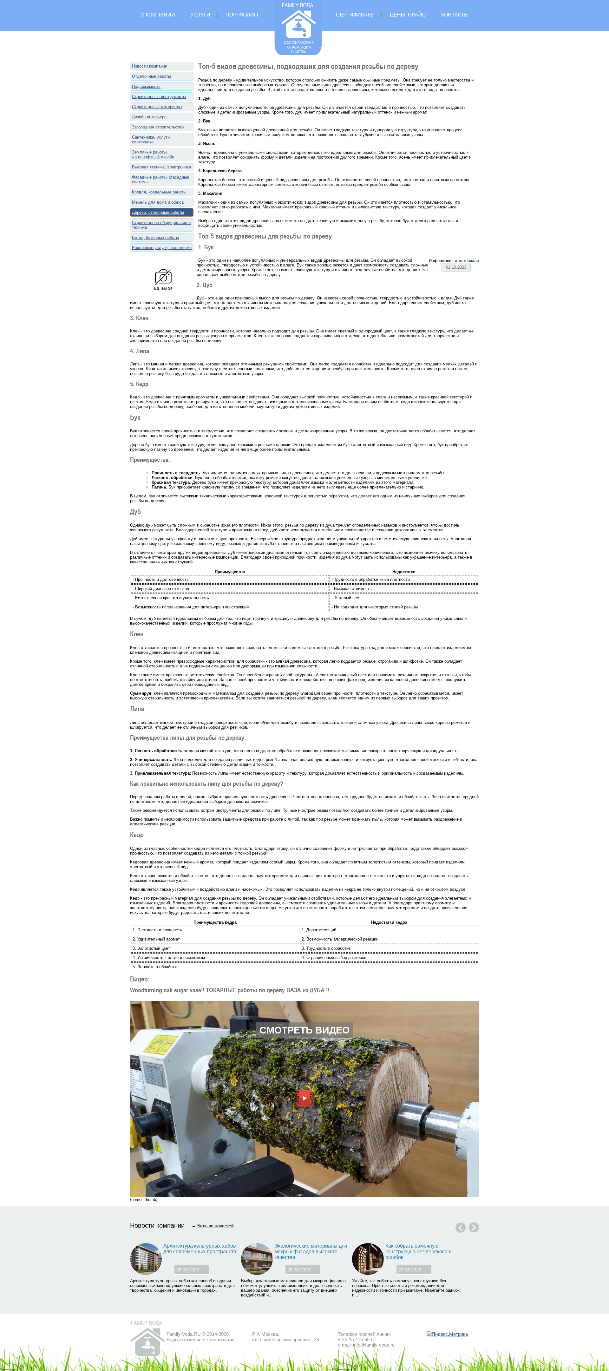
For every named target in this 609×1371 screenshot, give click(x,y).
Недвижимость (146, 86)
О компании (158, 14)
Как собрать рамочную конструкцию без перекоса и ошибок (418, 1251)
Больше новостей (215, 1225)
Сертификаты (355, 14)
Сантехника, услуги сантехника (151, 139)
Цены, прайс (408, 14)
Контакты (454, 14)
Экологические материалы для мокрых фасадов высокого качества (310, 1251)
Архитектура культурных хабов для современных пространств (199, 1248)
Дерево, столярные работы (158, 212)
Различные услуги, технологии (162, 247)
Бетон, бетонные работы (155, 237)
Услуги (200, 14)
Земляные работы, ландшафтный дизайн (153, 154)
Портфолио (242, 14)
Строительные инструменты (159, 96)
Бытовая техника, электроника (161, 167)
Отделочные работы (151, 76)
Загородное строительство (158, 127)
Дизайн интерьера (149, 117)
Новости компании (149, 66)
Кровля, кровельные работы (159, 192)
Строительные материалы (157, 106)
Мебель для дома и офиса (158, 202)
